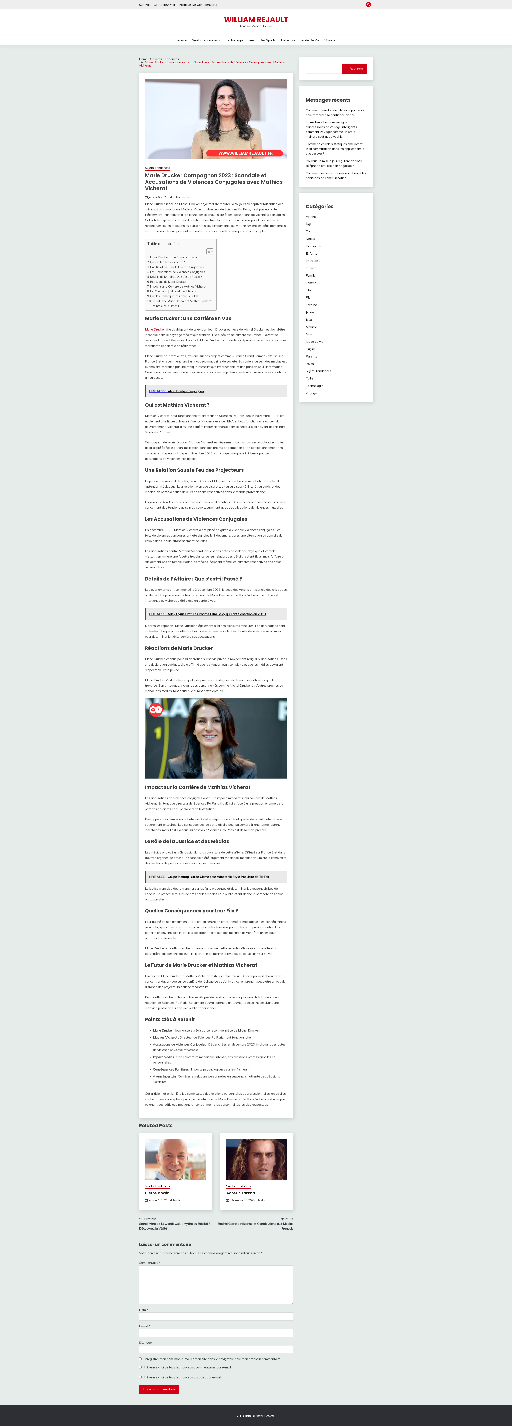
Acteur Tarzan (240, 1193)
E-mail (144, 1326)
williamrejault (182, 197)
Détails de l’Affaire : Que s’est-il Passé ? (176, 277)
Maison (182, 40)
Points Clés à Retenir (165, 306)
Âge (309, 224)
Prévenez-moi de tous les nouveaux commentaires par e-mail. (187, 1367)
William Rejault (256, 19)
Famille (311, 275)
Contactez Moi (164, 5)
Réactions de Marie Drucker (168, 282)
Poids (310, 364)
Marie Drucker (155, 329)
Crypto (311, 231)
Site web (145, 1342)
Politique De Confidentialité (198, 5)
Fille (308, 290)
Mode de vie (310, 40)
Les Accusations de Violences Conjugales (177, 272)
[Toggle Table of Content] (207, 251)
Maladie (311, 327)
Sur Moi (144, 5)
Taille (309, 378)
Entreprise (288, 40)
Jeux (251, 40)
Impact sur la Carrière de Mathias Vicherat (178, 286)
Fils (308, 297)
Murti (176, 1200)
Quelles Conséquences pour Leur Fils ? (175, 296)
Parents (311, 356)
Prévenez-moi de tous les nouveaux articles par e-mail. (182, 1377)
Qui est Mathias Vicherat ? (167, 262)
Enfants (311, 253)
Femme (311, 283)
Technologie (234, 40)
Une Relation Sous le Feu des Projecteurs (177, 267)
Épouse (311, 268)
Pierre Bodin (157, 1193)
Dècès (310, 239)
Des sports (268, 40)
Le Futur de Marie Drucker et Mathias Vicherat (182, 301)
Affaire (311, 217)
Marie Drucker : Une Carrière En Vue (173, 257)
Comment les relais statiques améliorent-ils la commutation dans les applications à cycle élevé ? (335, 148)
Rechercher (357, 68)
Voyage (329, 40)
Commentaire (149, 1263)
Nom (143, 1310)
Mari (309, 334)
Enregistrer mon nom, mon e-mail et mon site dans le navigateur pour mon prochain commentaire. (212, 1359)
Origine (311, 349)
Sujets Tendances (205, 40)
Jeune (310, 312)
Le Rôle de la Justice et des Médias (173, 291)
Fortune (311, 305)
